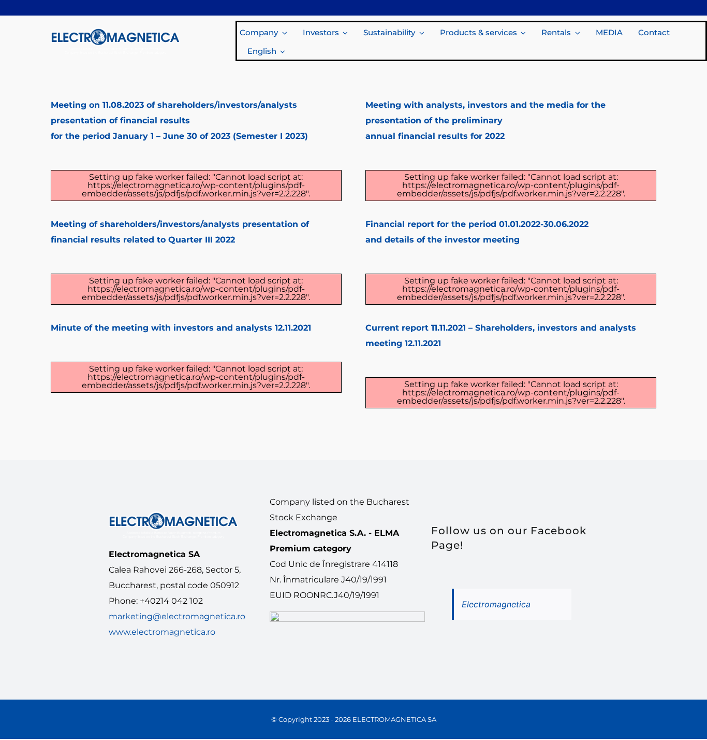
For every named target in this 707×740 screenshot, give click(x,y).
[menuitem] (265, 50)
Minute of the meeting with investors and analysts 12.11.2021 (181, 328)
